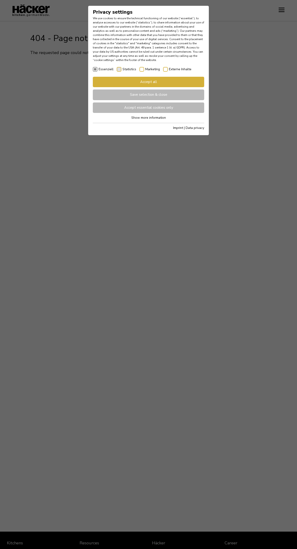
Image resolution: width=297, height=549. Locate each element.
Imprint (178, 128)
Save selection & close (148, 94)
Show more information (148, 117)
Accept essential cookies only (148, 107)
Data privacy (195, 128)
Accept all (148, 81)
